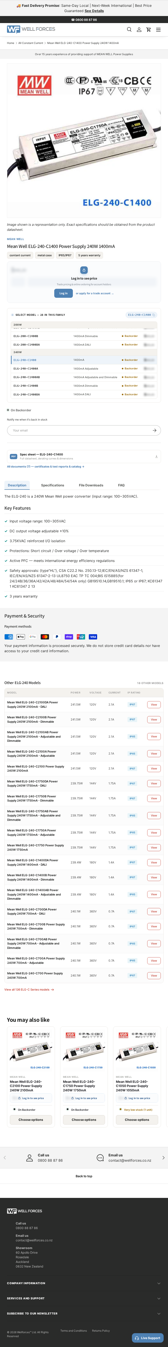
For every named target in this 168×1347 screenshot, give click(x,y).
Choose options (31, 1119)
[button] (149, 29)
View (154, 704)
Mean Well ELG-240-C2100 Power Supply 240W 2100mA (26, 1086)
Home (10, 43)
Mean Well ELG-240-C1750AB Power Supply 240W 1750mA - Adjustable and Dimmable (33, 815)
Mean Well (15, 239)
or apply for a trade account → (95, 293)
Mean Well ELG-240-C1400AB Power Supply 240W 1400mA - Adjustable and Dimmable (34, 894)
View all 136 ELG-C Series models (26, 989)
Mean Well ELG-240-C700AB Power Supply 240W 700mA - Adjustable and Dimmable (33, 943)
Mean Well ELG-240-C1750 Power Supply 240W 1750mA (79, 1086)
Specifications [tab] (52, 485)
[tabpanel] (84, 547)
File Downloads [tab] (91, 485)
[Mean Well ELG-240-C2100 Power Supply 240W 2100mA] (31, 1050)
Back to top (84, 1176)
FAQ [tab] (121, 485)
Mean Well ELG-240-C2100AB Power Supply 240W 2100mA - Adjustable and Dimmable (34, 736)
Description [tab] (17, 485)
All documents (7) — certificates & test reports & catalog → (45, 466)
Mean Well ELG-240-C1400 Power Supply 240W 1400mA (83, 43)
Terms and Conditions (73, 1330)
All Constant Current (30, 43)
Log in (64, 293)
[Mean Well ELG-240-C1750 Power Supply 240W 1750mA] (84, 1050)
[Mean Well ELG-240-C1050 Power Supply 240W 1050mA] (137, 1050)
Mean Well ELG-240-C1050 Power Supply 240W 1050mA (132, 1086)
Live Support (150, 1338)
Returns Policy (101, 1330)
